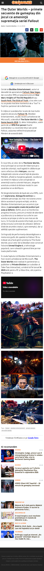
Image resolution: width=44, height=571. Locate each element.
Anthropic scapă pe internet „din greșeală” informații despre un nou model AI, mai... (28, 537)
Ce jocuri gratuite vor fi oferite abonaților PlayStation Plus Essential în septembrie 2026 (27, 470)
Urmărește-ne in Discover (24, 83)
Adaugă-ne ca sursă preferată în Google (24, 78)
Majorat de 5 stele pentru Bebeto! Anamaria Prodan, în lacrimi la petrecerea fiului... (28, 507)
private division (30, 428)
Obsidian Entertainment (18, 428)
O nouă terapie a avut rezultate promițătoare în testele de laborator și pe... (27, 518)
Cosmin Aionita (11, 26)
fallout (7, 428)
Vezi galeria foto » (22, 60)
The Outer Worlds (6, 430)
